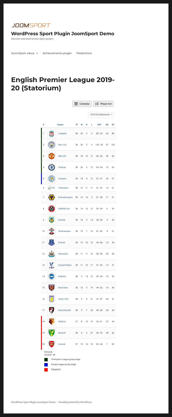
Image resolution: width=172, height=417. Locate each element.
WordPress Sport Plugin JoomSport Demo (62, 33)
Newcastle (63, 254)
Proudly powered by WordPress (75, 402)
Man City (62, 145)
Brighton (62, 276)
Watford (62, 321)
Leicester (62, 178)
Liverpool (62, 133)
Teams (60, 125)
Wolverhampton (65, 197)
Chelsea (62, 167)
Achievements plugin (57, 53)
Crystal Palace (64, 265)
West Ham (63, 288)
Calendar (84, 103)
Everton (61, 242)
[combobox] (100, 114)
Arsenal (61, 344)
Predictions (84, 53)
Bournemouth (64, 310)
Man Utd (62, 156)
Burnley (61, 220)
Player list (106, 103)
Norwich (62, 333)
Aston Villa (63, 299)
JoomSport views (22, 53)
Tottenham (63, 188)
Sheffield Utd (64, 208)
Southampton (64, 231)
